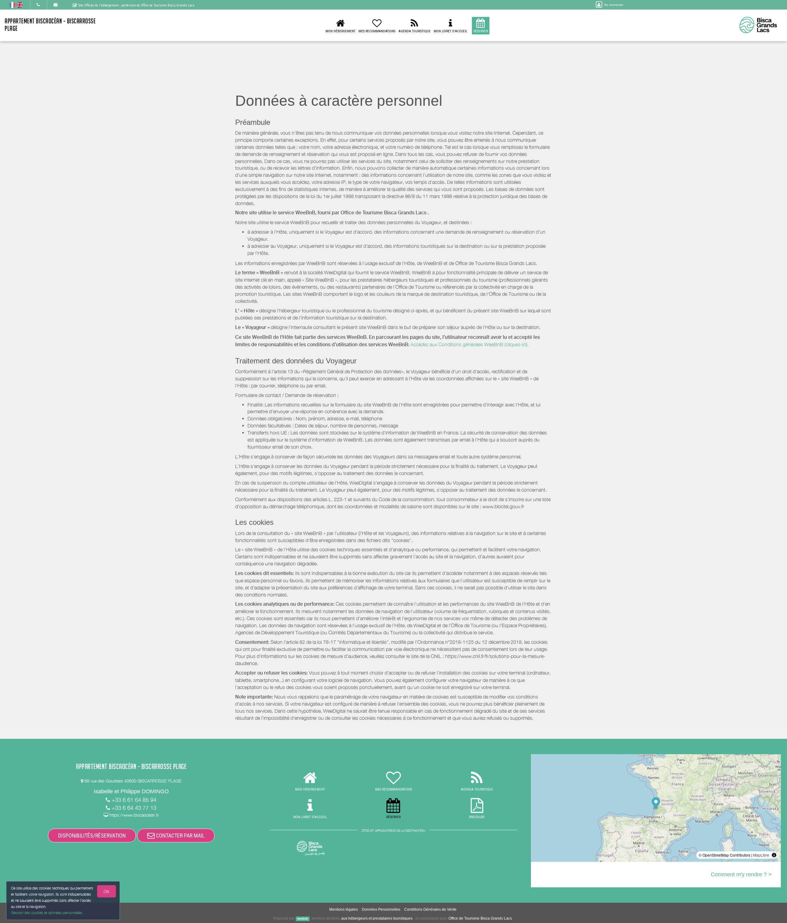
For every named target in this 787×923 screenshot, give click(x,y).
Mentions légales (343, 909)
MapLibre (761, 855)
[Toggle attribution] (774, 855)
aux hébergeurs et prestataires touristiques (377, 918)
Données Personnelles (381, 909)
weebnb (302, 918)
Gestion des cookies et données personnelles (46, 912)
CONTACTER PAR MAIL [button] (179, 835)
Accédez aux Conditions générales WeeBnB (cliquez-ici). (469, 344)
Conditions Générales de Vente (430, 909)
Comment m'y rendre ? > (741, 874)
